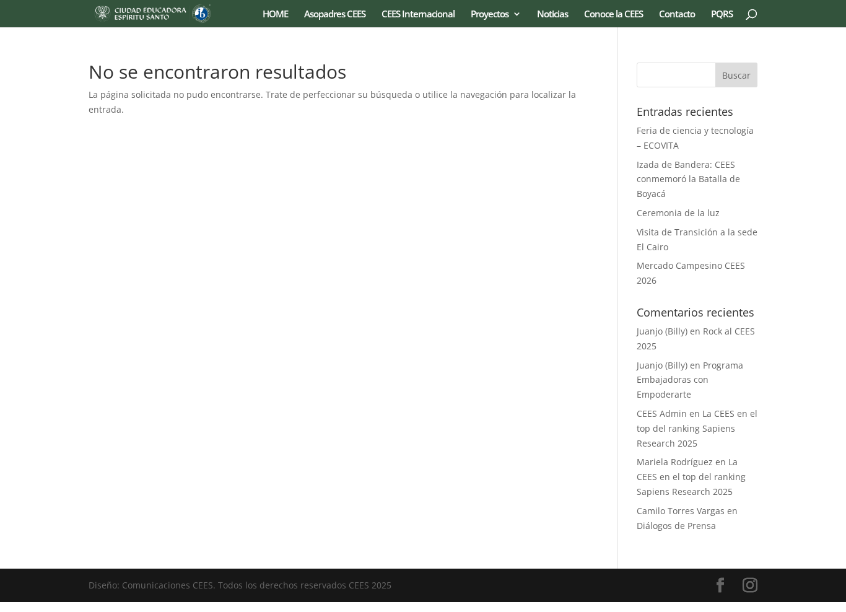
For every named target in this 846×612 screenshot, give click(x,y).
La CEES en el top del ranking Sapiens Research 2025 (697, 428)
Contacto (677, 14)
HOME (275, 14)
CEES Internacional (418, 14)
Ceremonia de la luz (678, 213)
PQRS (722, 14)
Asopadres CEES (334, 14)
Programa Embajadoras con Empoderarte (690, 380)
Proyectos (489, 14)
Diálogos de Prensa (676, 525)
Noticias (552, 14)
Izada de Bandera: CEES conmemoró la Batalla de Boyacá (688, 179)
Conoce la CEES (613, 14)
